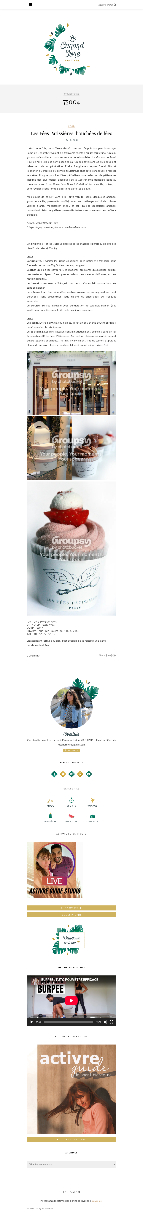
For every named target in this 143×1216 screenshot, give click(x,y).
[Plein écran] (111, 1022)
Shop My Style (71, 908)
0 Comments (33, 655)
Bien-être (51, 821)
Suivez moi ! (97, 1201)
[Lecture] (32, 1022)
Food (71, 126)
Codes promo (71, 915)
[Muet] (105, 1022)
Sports (71, 806)
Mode (50, 806)
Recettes (71, 821)
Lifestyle (92, 821)
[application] (71, 1000)
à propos (71, 750)
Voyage (93, 806)
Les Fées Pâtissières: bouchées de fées (71, 133)
